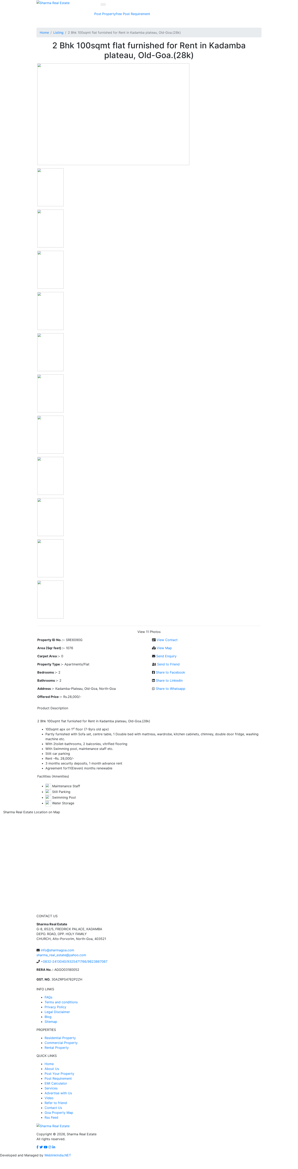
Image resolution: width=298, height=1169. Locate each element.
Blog (48, 1017)
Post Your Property (59, 1074)
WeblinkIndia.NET (57, 1155)
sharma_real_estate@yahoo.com (61, 955)
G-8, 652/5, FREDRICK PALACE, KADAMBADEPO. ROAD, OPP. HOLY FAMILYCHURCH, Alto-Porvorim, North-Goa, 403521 (71, 931)
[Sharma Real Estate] (53, 2)
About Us (52, 1069)
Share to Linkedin (169, 680)
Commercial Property (61, 1043)
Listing (58, 32)
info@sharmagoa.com (57, 950)
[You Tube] (45, 1147)
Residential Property (60, 1038)
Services (51, 1088)
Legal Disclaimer (57, 1012)
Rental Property (57, 1048)
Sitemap (51, 1022)
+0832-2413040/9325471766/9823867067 (74, 961)
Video (49, 1098)
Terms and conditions (61, 1002)
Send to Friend (168, 664)
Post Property (108, 14)
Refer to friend (56, 1103)
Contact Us (53, 1108)
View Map (164, 648)
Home (44, 32)
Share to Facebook (170, 672)
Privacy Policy (55, 1007)
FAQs (48, 997)
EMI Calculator (56, 1083)
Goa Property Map (59, 1113)
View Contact (167, 640)
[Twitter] (41, 1147)
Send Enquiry (166, 656)
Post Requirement (136, 14)
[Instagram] (49, 1147)
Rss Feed (51, 1117)
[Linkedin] (53, 1147)
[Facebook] (37, 1147)
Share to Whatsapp (170, 689)
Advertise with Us (58, 1093)
